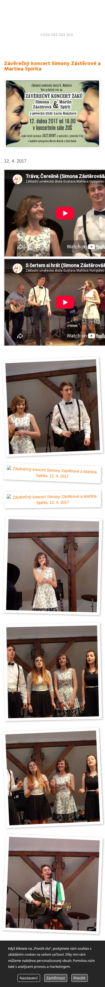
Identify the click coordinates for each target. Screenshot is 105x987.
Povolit (79, 978)
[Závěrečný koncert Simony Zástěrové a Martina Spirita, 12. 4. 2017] (52, 147)
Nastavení (29, 978)
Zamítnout (55, 978)
